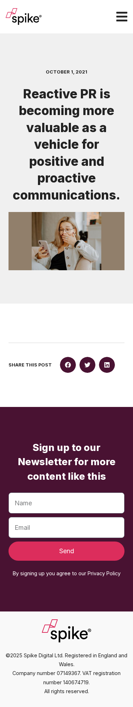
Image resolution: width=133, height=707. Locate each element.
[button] (68, 365)
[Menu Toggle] (121, 16)
